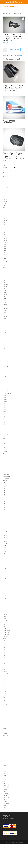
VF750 (5, 407)
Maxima (5, 507)
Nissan (4, 494)
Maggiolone (6, 787)
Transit (9, 13)
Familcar (5, 757)
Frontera (5, 539)
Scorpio (5, 380)
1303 (5, 737)
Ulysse (5, 316)
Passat (5, 789)
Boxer (5, 616)
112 (4, 679)
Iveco (4, 426)
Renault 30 (6, 673)
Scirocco (5, 799)
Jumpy (5, 240)
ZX (4, 252)
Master (5, 669)
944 (4, 642)
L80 (4, 270)
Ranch (5, 622)
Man (4, 453)
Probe (5, 372)
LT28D (5, 771)
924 (4, 640)
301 (4, 580)
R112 (5, 691)
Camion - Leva (7, 495)
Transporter (6, 803)
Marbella (6, 712)
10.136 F (5, 455)
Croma (5, 286)
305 (4, 582)
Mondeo (5, 364)
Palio (5, 296)
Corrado (5, 751)
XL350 (5, 409)
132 (4, 698)
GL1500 (5, 401)
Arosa (5, 702)
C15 (4, 224)
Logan (5, 258)
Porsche (4, 638)
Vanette (5, 527)
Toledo (5, 720)
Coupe (5, 201)
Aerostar (5, 322)
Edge (5, 336)
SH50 (5, 405)
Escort (5, 340)
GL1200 (5, 399)
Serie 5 (5, 211)
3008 (5, 578)
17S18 (5, 726)
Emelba (5, 706)
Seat (4, 697)
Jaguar (4, 438)
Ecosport (6, 334)
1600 (5, 741)
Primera (5, 515)
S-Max (5, 378)
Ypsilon (5, 451)
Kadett (5, 541)
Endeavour (6, 338)
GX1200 (5, 403)
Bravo (5, 282)
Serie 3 (5, 209)
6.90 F (5, 461)
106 (4, 564)
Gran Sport (6, 474)
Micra (5, 509)
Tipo (5, 314)
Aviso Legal (5, 816)
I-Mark (5, 418)
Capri (5, 328)
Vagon (5, 805)
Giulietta (5, 181)
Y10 (4, 449)
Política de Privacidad (7, 815)
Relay (5, 244)
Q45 (5, 413)
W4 (4, 422)
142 (4, 681)
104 (4, 562)
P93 (4, 689)
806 (4, 610)
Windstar (6, 390)
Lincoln (5, 360)
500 (4, 174)
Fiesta (5, 346)
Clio (4, 663)
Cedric (5, 499)
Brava (5, 280)
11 (4, 647)
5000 (5, 193)
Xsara (5, 250)
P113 (5, 683)
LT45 (5, 777)
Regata (5, 304)
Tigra (5, 547)
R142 (5, 695)
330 (4, 432)
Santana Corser (7, 797)
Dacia (4, 254)
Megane (5, 671)
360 (4, 554)
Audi (4, 186)
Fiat (3, 272)
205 (4, 570)
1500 (5, 739)
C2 (4, 226)
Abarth (4, 172)
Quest (5, 517)
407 (4, 596)
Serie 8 (5, 215)
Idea (5, 292)
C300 (5, 492)
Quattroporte (7, 478)
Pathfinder (6, 511)
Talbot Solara (7, 634)
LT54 (5, 781)
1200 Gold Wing (7, 393)
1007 (5, 560)
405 (4, 592)
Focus (5, 350)
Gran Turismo (7, 476)
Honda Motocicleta (7, 392)
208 (4, 576)
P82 (4, 685)
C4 (4, 230)
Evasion (5, 236)
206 (4, 572)
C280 (5, 490)
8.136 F (5, 463)
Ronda (5, 719)
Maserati (5, 473)
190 (4, 428)
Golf (5, 763)
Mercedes (5, 480)
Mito (5, 184)
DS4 (4, 265)
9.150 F (5, 471)
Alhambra (6, 700)
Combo (5, 535)
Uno (5, 318)
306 (4, 584)
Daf (3, 260)
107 (4, 566)
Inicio (4, 13)
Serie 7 (5, 213)
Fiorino (5, 290)
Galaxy (5, 352)
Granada (6, 354)
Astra (5, 533)
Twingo (5, 675)
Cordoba (5, 704)
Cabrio (5, 199)
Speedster (6, 545)
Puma (5, 374)
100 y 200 (6, 187)
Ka (4, 356)
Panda (5, 298)
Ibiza (5, 709)
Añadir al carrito (14, 50)
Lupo (5, 783)
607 (4, 608)
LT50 (5, 779)
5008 (5, 598)
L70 (4, 505)
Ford (6, 13)
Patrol (5, 513)
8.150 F (5, 465)
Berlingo (5, 220)
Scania (4, 677)
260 (4, 430)
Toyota (4, 732)
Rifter (5, 626)
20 (4, 653)
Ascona (5, 531)
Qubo (5, 302)
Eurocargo (6, 434)
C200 (5, 486)
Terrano (5, 523)
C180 (5, 484)
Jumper (5, 238)
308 (4, 588)
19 (4, 651)
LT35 (5, 775)
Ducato (5, 288)
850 (4, 278)
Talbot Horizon (7, 630)
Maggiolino (6, 785)
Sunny (5, 521)
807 (4, 612)
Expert (5, 618)
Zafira (5, 551)
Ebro (4, 267)
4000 (5, 189)
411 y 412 (6, 743)
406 (4, 594)
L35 (4, 503)
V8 (4, 205)
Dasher (5, 753)
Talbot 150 (6, 628)
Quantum (6, 793)
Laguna (5, 667)
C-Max (5, 326)
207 (4, 574)
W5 (4, 424)
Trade (5, 525)
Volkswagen (5, 735)
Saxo (5, 246)
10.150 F (5, 457)
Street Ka (6, 384)
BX (4, 222)
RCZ (4, 624)
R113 (5, 693)
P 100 (5, 370)
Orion (5, 368)
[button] (23, 18)
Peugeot (4, 559)
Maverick (6, 362)
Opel (4, 529)
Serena (5, 519)
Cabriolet (6, 749)
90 (4, 197)
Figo (5, 348)
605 (4, 606)
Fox (4, 759)
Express (5, 665)
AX (4, 218)
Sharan (5, 801)
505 (4, 600)
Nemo (5, 242)
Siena (5, 310)
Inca (5, 710)
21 (4, 655)
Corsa (5, 537)
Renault (4, 646)
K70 (4, 769)
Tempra (5, 312)
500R (5, 395)
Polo (5, 791)
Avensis (5, 733)
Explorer (5, 344)
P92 (4, 687)
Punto (5, 300)
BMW (4, 207)
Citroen (4, 217)
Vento (5, 807)
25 (4, 657)
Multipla (5, 294)
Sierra (5, 382)
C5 (4, 232)
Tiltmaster (6, 420)
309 (4, 590)
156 (4, 178)
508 (4, 602)
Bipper (5, 614)
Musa (5, 447)
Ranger (5, 376)
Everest (5, 342)
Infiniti (4, 411)
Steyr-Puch (5, 722)
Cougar (5, 332)
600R (5, 397)
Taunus (5, 386)
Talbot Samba (7, 632)
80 (4, 195)
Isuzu (4, 415)
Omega (5, 543)
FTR (4, 416)
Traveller (6, 636)
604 (4, 604)
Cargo (5, 497)
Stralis (5, 436)
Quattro (5, 203)
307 (4, 586)
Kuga (5, 358)
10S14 (5, 724)
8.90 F (5, 467)
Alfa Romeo (5, 176)
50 (4, 191)
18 (4, 649)
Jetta (5, 767)
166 (4, 179)
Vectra (5, 549)
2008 (5, 568)
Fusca (5, 761)
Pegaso (4, 553)
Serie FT (5, 261)
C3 (4, 228)
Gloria (5, 501)
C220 (5, 488)
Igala (5, 765)
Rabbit (5, 795)
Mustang (6, 366)
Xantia (5, 248)
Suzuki (4, 728)
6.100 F (5, 459)
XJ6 (4, 440)
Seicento (5, 308)
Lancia (4, 442)
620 (4, 557)
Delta (5, 443)
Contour (5, 330)
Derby (5, 755)
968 (4, 644)
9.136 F (5, 469)
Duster (5, 256)
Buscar (15, 167)
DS (3, 263)
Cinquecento (6, 284)
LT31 (5, 773)
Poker (5, 717)
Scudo (5, 306)
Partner (5, 620)
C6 (4, 234)
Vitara (5, 730)
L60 (4, 268)
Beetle (5, 745)
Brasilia (5, 747)
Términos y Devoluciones (8, 818)
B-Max (5, 324)
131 (4, 274)
